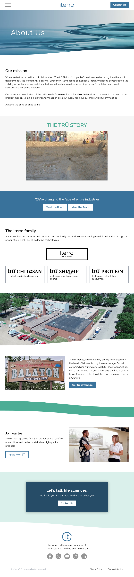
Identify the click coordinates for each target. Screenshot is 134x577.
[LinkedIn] (84, 556)
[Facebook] (50, 556)
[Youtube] (67, 556)
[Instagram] (75, 556)
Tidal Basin (25, 240)
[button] (102, 176)
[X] (58, 556)
